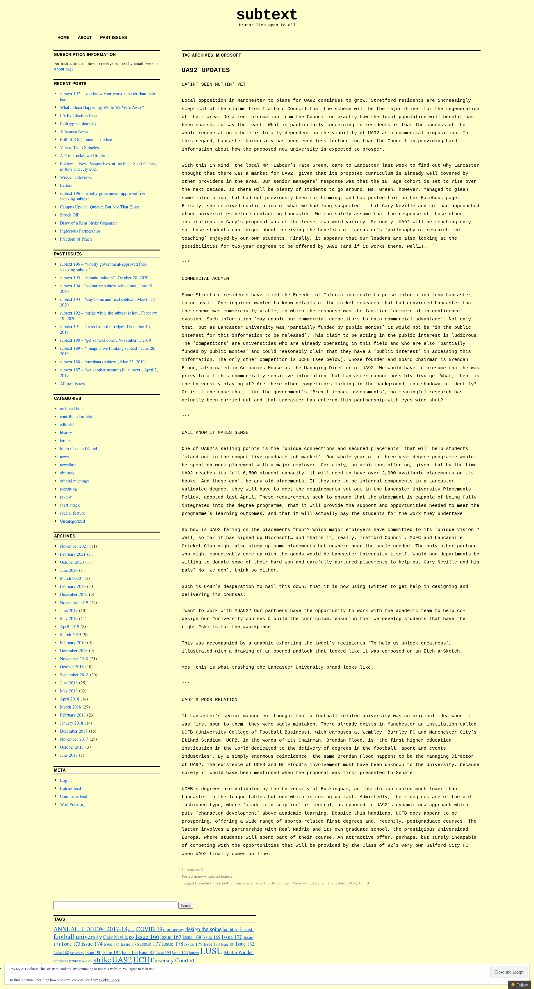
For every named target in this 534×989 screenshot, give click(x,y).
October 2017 (72, 747)
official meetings (74, 481)
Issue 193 (130, 952)
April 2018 (69, 699)
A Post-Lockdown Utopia (82, 155)
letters (65, 440)
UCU (141, 959)
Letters (66, 185)
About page (63, 69)
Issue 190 (93, 952)
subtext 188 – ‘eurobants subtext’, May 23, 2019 (102, 362)
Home (63, 37)
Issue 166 (147, 936)
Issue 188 (61, 952)
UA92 (352, 883)
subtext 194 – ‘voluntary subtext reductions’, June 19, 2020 (107, 288)
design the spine (203, 929)
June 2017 (69, 755)
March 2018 (70, 707)
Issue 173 (71, 943)
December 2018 (73, 650)
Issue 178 (172, 943)
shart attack (70, 505)
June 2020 (69, 570)
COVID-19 (149, 929)
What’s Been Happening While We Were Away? (102, 107)
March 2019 (70, 634)
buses (131, 930)
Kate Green (281, 883)
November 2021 (74, 546)
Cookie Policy (109, 979)
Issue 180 (212, 944)
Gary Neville (115, 937)
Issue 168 (191, 937)
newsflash (68, 465)
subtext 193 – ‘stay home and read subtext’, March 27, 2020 (107, 302)
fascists (246, 929)
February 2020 (73, 586)
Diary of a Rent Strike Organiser (88, 223)
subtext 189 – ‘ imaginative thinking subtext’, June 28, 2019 (107, 351)
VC (193, 960)
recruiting (68, 489)
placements (320, 883)
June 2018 (69, 683)
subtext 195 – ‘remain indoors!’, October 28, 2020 (104, 277)
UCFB (364, 883)
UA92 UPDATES (206, 70)
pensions (60, 961)
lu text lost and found (78, 449)
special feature (220, 876)
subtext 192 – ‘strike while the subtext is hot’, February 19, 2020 (108, 315)
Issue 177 (150, 943)
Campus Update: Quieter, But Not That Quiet (99, 207)
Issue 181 (228, 944)
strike (102, 959)
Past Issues (113, 37)
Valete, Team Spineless (80, 147)
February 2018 (73, 715)
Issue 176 (130, 944)
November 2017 (74, 739)
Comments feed (73, 796)
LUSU (211, 950)
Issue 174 (92, 943)
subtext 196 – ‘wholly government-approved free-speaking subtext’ (103, 266)
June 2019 (69, 610)
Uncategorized (72, 521)
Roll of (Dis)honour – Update (86, 139)
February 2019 (73, 642)
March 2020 (70, 578)
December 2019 (73, 594)
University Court (169, 960)
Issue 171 (262, 883)
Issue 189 (77, 952)
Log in (66, 780)
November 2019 (74, 602)
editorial (67, 424)
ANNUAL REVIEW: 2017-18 (90, 929)
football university (237, 883)
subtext (267, 15)
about (85, 37)
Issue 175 (112, 944)
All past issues (72, 383)
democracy (173, 929)
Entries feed (70, 788)
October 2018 (72, 667)
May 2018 (69, 691)
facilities (230, 929)
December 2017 (73, 731)
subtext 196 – (103, 196)
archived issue (72, 408)
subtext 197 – (107, 96)
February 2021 (73, 554)
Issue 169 (211, 937)
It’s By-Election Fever (79, 115)
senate (87, 961)
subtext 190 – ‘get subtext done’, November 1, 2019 (105, 340)
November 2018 (74, 658)
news (202, 876)
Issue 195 (163, 952)
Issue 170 (232, 936)
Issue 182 (245, 943)
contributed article (76, 416)
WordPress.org (73, 804)
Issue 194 (147, 952)
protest (75, 961)
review (66, 497)
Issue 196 (180, 952)
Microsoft (300, 883)
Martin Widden (239, 952)
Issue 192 (111, 952)
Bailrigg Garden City (78, 123)
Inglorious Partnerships (80, 231)
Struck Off (69, 215)
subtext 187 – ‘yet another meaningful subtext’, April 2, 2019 (109, 372)
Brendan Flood (207, 883)
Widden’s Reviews (76, 177)
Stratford (338, 883)
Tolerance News (74, 131)
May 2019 (69, 618)
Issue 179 (193, 944)
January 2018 (71, 723)
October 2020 (72, 562)
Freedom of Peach (76, 239)
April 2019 (69, 626)
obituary (67, 473)
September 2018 (74, 675)
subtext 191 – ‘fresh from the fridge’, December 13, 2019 (105, 329)
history (66, 432)
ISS (131, 937)
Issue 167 (170, 936)
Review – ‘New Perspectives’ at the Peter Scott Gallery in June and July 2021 (108, 166)
